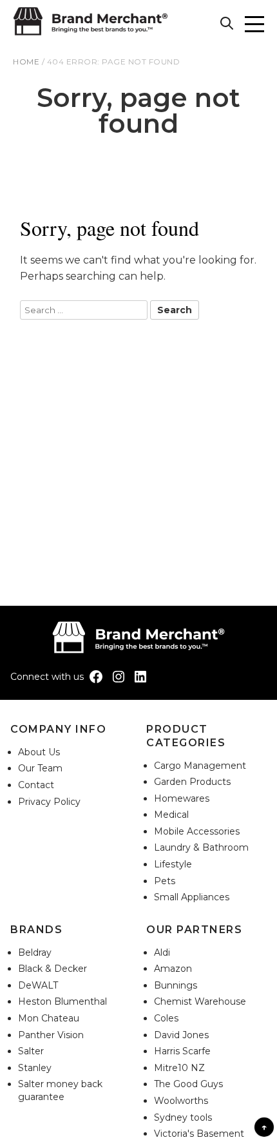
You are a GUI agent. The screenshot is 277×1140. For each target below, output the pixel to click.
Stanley (35, 1068)
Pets (164, 881)
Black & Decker (52, 968)
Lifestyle (173, 864)
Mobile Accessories (197, 831)
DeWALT (38, 985)
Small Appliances (191, 897)
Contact (36, 785)
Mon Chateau (48, 1018)
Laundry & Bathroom (201, 847)
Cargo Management (200, 765)
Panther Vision (51, 1035)
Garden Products (192, 781)
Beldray (35, 952)
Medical (171, 814)
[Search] (228, 25)
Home (26, 61)
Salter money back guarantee (60, 1090)
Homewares (181, 798)
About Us (39, 752)
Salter (31, 1051)
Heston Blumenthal (62, 1001)
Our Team (40, 768)
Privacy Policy (49, 801)
